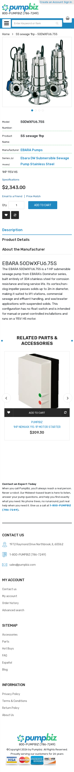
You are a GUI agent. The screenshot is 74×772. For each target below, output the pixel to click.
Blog (5, 669)
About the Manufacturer (23, 249)
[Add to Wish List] (6, 215)
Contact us (9, 589)
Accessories (10, 634)
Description (12, 230)
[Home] (20, 7)
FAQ (4, 655)
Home (6, 34)
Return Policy (10, 707)
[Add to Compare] (15, 215)
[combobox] (37, 23)
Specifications (10, 179)
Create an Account (51, 2)
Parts (5, 641)
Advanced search (13, 610)
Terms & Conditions (14, 701)
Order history (10, 603)
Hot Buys (8, 648)
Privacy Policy (11, 694)
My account (9, 596)
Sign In (68, 2)
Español (7, 662)
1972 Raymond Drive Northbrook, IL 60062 (36, 544)
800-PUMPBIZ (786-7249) (37, 744)
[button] (32, 110)
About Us (8, 715)
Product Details (16, 239)
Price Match (33, 196)
